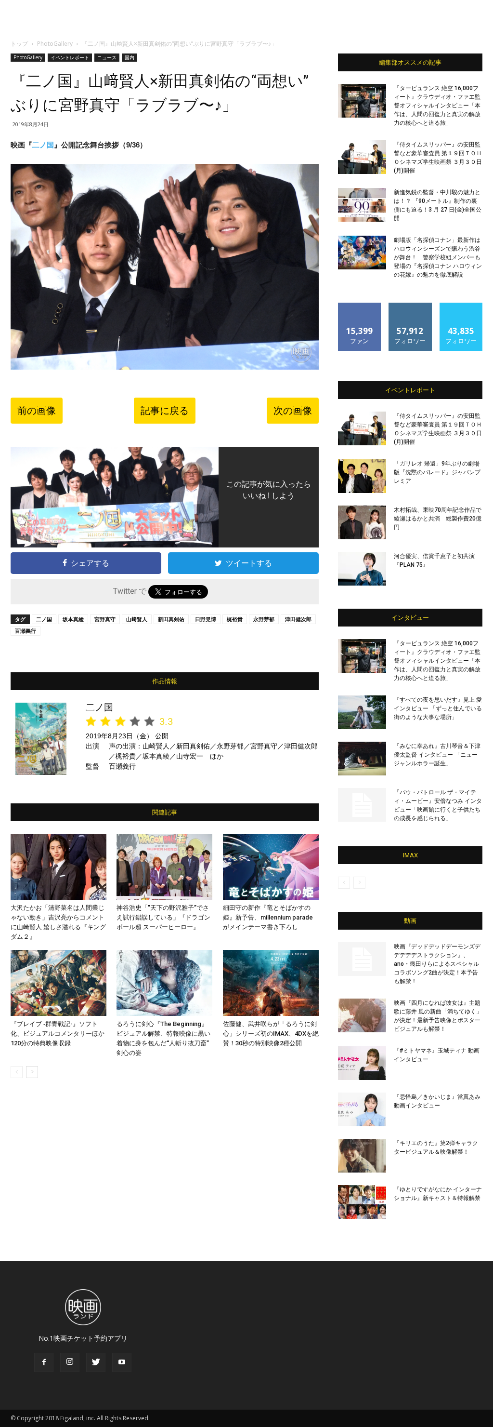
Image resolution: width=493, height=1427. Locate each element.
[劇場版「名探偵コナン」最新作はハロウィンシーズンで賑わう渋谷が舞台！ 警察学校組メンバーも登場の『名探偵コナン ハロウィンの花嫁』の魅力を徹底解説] (362, 252)
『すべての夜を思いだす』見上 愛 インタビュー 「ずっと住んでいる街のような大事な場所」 (438, 708)
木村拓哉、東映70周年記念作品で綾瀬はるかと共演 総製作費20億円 (437, 519)
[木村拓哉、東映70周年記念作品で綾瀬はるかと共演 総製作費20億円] (362, 522)
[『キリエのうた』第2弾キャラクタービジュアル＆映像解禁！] (362, 1156)
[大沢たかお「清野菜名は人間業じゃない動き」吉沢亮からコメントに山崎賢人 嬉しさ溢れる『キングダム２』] (58, 867)
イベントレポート (70, 57)
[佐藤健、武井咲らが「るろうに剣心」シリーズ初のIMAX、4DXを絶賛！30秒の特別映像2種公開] (271, 983)
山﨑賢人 (136, 619)
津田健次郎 (298, 619)
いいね (360, 306)
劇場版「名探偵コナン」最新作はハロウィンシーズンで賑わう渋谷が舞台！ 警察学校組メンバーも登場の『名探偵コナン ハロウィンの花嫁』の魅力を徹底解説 (438, 257)
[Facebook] (43, 1362)
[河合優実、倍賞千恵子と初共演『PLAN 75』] (362, 569)
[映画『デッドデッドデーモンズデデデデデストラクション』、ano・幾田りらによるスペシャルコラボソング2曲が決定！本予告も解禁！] (362, 959)
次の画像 (292, 410)
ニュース (107, 57)
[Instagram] (69, 1362)
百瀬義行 (25, 630)
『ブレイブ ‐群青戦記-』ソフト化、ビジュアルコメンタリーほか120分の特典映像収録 (57, 1033)
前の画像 (36, 410)
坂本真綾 (73, 619)
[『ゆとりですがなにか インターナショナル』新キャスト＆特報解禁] (362, 1202)
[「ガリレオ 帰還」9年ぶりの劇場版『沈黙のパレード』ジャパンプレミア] (362, 476)
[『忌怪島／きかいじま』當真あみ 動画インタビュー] (362, 1109)
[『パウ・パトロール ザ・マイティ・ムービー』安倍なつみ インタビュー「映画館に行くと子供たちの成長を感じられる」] (362, 805)
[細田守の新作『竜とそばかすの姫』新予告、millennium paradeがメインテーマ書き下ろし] (271, 867)
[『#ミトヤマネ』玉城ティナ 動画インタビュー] (362, 1063)
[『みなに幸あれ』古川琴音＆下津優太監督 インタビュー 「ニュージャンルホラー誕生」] (362, 758)
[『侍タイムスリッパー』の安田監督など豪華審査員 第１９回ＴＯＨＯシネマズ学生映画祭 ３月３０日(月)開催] (362, 157)
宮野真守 (105, 619)
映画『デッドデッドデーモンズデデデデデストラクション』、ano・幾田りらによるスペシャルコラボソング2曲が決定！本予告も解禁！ (437, 964)
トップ (19, 44)
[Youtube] (121, 1362)
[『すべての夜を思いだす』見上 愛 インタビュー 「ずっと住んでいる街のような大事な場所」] (362, 712)
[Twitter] (95, 1362)
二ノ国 (43, 145)
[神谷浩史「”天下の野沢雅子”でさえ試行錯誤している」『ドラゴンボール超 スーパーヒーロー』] (164, 867)
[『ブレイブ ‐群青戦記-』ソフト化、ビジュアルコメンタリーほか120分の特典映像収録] (58, 983)
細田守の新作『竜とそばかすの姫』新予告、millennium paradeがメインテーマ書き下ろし (268, 917)
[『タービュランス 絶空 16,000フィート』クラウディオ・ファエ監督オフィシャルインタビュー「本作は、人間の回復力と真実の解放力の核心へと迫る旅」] (362, 101)
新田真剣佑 (171, 619)
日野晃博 (205, 619)
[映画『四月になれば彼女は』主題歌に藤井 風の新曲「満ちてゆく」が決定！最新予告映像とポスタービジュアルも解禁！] (362, 1015)
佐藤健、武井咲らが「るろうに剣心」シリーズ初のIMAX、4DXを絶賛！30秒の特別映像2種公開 (271, 1033)
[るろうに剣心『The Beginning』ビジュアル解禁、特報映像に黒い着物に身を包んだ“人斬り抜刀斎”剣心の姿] (164, 983)
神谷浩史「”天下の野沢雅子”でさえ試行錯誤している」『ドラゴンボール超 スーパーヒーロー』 (163, 917)
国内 (129, 57)
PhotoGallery (55, 44)
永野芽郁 (263, 619)
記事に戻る (165, 410)
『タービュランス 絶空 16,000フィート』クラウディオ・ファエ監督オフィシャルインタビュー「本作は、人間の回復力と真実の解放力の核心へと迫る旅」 (437, 105)
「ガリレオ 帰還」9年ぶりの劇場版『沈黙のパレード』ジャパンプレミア (437, 472)
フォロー (410, 306)
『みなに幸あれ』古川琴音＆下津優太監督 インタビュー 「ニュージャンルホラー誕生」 (437, 755)
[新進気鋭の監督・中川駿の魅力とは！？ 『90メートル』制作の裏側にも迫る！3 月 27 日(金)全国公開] (362, 205)
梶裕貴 (235, 619)
